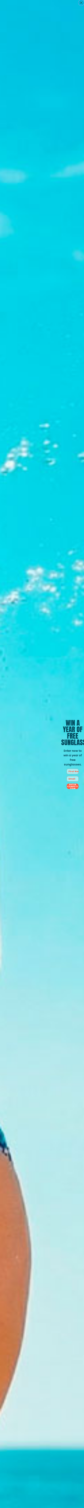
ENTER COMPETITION (72, 786)
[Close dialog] (81, 2)
